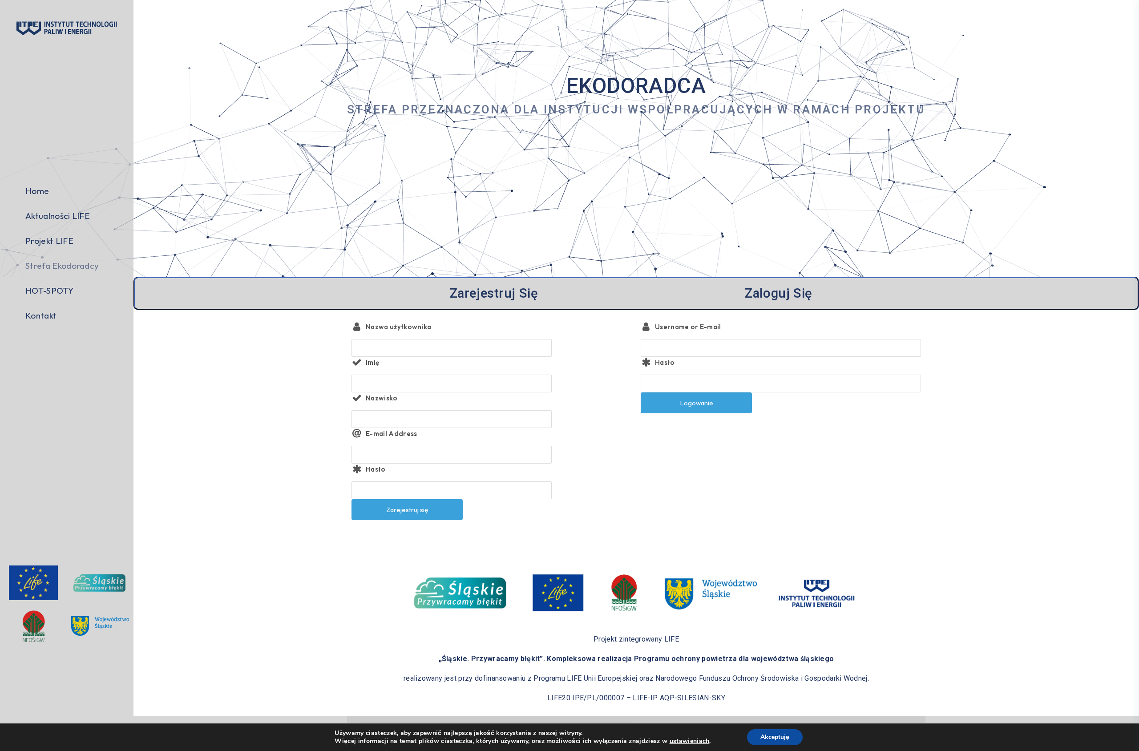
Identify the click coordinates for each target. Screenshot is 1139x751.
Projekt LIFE (49, 240)
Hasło (376, 469)
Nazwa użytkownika (398, 327)
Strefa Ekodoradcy (62, 265)
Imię (372, 362)
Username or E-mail (688, 327)
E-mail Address (391, 433)
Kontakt (41, 315)
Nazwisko (382, 398)
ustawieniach (690, 741)
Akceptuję (774, 737)
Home (37, 191)
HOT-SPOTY (49, 290)
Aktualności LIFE (57, 215)
